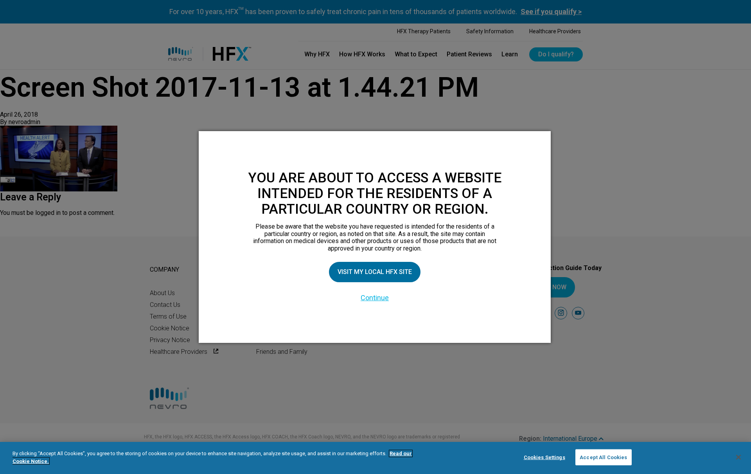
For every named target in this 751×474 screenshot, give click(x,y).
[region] (375, 458)
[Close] (738, 457)
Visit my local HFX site (375, 272)
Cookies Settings (544, 457)
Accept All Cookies (603, 457)
